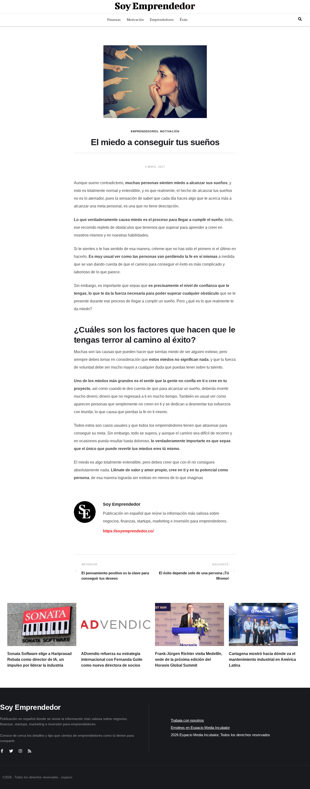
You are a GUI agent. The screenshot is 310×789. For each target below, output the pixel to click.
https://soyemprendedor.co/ (128, 531)
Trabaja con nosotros (187, 720)
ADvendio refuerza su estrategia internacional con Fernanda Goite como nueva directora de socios (111, 659)
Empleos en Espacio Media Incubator (200, 728)
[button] (300, 19)
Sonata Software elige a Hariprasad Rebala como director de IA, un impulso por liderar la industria (39, 659)
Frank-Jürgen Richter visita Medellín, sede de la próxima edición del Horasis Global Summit (188, 659)
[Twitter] (11, 751)
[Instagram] (20, 751)
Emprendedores (144, 131)
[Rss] (29, 751)
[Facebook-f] (2, 751)
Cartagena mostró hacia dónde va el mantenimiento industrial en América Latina (262, 659)
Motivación (169, 131)
